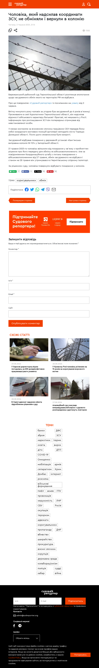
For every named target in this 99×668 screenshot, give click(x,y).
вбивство (43, 534)
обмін (42, 180)
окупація (43, 510)
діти (40, 450)
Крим (58, 469)
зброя (41, 435)
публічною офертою (63, 606)
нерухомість (45, 501)
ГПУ (59, 491)
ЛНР (58, 501)
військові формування (45, 485)
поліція (42, 568)
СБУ (40, 505)
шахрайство (45, 539)
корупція (43, 554)
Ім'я (10, 281)
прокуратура (45, 544)
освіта (41, 445)
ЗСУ (58, 435)
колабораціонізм (47, 563)
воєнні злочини (47, 549)
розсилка (43, 479)
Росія (58, 505)
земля (50, 491)
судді (58, 568)
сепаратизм (45, 469)
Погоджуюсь (80, 655)
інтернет (56, 474)
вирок (57, 445)
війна (58, 573)
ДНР (58, 530)
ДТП (58, 450)
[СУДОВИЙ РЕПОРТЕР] (20, 4)
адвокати (43, 520)
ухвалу (75, 103)
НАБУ (41, 491)
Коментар (13, 249)
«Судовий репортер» (40, 103)
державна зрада (47, 559)
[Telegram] (19, 625)
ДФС (58, 430)
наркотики (44, 440)
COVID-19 (43, 455)
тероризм (43, 515)
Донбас (42, 474)
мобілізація (44, 464)
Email (11, 294)
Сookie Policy (14, 658)
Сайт (10, 308)
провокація (44, 496)
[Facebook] (14, 625)
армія (58, 464)
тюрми (57, 440)
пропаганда (45, 530)
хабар (41, 573)
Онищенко (44, 459)
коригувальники (26, 180)
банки (41, 430)
